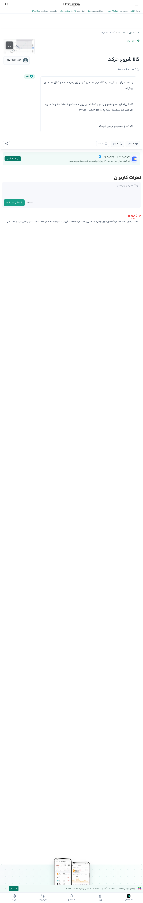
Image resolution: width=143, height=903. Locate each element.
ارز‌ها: (137, 11)
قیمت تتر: (123, 11)
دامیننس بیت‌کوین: (48, 11)
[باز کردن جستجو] (6, 4)
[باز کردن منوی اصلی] (136, 4)
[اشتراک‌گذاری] (6, 144)
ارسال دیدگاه (14, 203)
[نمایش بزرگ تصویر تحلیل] (9, 45)
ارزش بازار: (80, 11)
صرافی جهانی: (97, 11)
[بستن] (5, 888)
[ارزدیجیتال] (71, 4)
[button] (19, 46)
